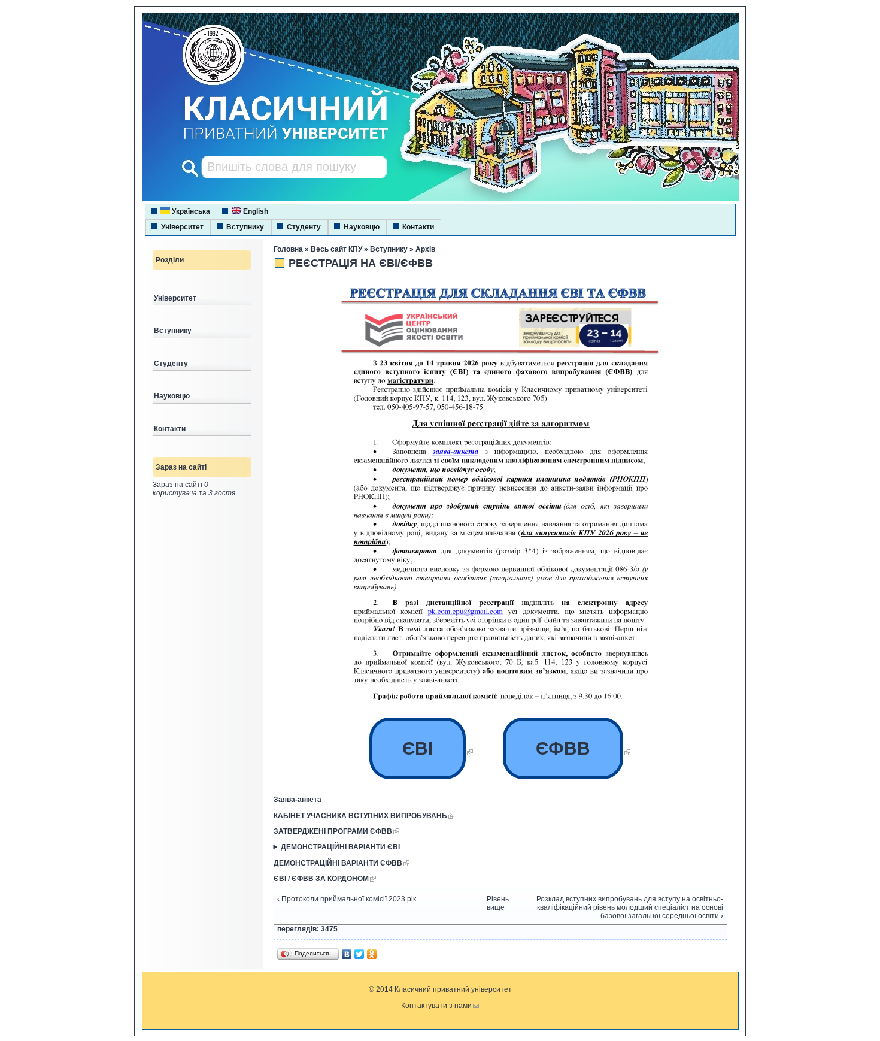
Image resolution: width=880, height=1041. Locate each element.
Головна (288, 249)
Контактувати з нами (436, 1005)
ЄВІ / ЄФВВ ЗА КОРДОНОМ (321, 878)
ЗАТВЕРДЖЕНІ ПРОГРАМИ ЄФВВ (333, 831)
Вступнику (245, 227)
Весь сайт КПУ (336, 249)
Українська (190, 211)
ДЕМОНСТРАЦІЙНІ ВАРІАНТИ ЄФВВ (338, 863)
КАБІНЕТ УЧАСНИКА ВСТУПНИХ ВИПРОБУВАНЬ (360, 816)
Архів (425, 249)
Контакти (418, 227)
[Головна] (275, 141)
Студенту (304, 227)
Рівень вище (496, 903)
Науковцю (362, 227)
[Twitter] (359, 954)
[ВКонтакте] (347, 954)
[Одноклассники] (372, 954)
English (254, 211)
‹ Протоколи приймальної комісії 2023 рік (346, 899)
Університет (182, 227)
